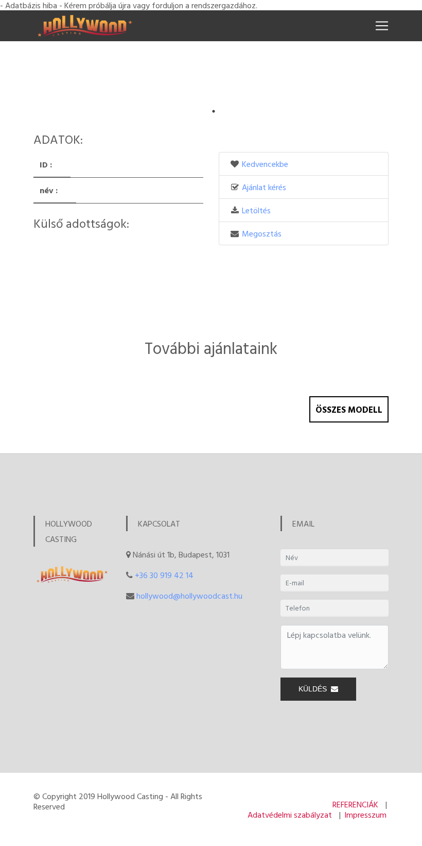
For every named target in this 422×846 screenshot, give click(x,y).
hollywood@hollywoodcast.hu (189, 595)
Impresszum (365, 814)
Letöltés (256, 210)
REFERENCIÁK (355, 804)
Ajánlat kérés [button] (264, 187)
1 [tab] (213, 111)
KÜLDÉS (314, 689)
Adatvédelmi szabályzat (290, 814)
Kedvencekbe (265, 164)
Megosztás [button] (262, 233)
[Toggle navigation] (381, 25)
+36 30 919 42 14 (164, 575)
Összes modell (348, 409)
